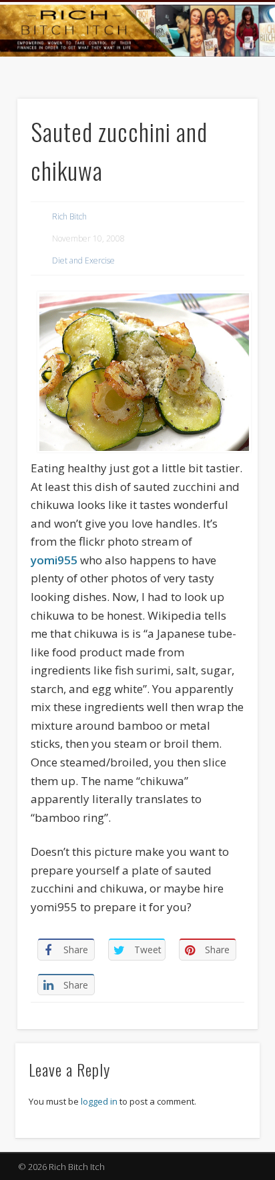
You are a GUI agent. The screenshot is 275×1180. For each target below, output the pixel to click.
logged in (99, 1101)
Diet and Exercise (83, 260)
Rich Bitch (69, 216)
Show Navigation (223, 119)
